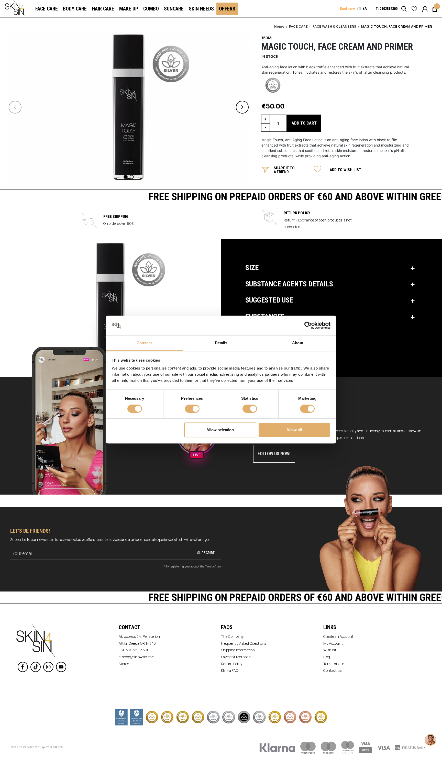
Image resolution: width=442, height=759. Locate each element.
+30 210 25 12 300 (134, 650)
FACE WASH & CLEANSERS (335, 26)
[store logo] (15, 8)
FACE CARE (298, 26)
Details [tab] (221, 343)
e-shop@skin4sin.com (136, 656)
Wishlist (329, 650)
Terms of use (213, 566)
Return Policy (231, 663)
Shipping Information (238, 650)
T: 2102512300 (386, 9)
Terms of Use (333, 663)
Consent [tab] (144, 343)
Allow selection (220, 430)
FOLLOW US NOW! (274, 453)
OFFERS (227, 9)
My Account (333, 643)
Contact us (332, 670)
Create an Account (338, 636)
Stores (124, 663)
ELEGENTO (56, 747)
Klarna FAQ (229, 670)
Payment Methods (235, 656)
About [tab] (297, 343)
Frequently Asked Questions (243, 643)
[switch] (192, 409)
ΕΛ (364, 8)
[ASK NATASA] (430, 734)
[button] (359, 9)
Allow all (294, 430)
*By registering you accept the (192, 566)
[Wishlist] (414, 8)
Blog (326, 656)
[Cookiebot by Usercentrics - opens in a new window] (308, 325)
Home (279, 26)
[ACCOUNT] (424, 8)
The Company (232, 636)
